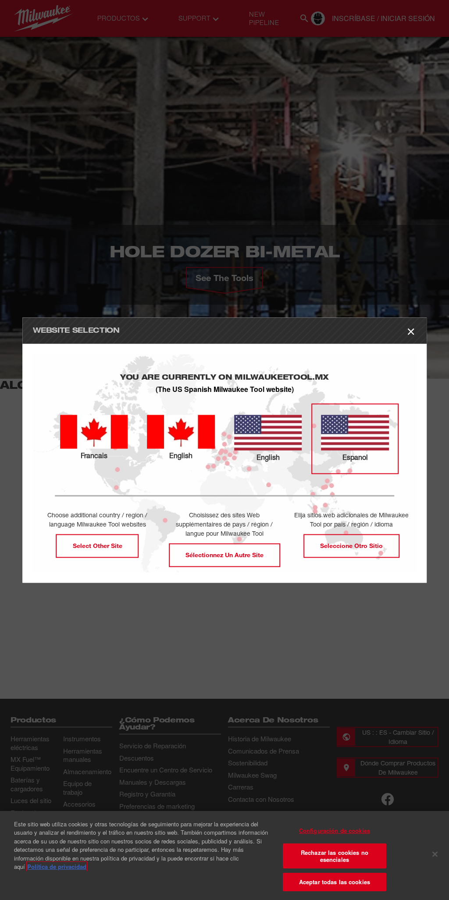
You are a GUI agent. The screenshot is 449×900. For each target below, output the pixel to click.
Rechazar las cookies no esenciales (334, 856)
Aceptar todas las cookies (334, 882)
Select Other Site (97, 545)
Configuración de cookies (334, 830)
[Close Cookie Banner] (435, 854)
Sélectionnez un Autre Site (224, 554)
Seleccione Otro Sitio (351, 545)
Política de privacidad (56, 866)
